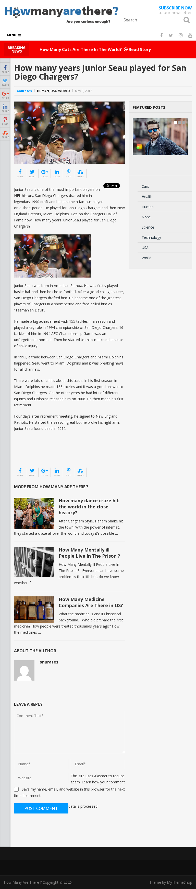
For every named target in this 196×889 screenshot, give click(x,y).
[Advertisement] (39, 454)
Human (43, 91)
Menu (11, 35)
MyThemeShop (179, 882)
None (146, 217)
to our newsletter (175, 10)
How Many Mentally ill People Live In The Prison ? (89, 553)
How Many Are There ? (23, 882)
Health (147, 196)
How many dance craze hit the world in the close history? (89, 506)
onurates (24, 91)
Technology (151, 237)
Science (148, 227)
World (64, 91)
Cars (145, 186)
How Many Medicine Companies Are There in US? (91, 602)
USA (54, 91)
